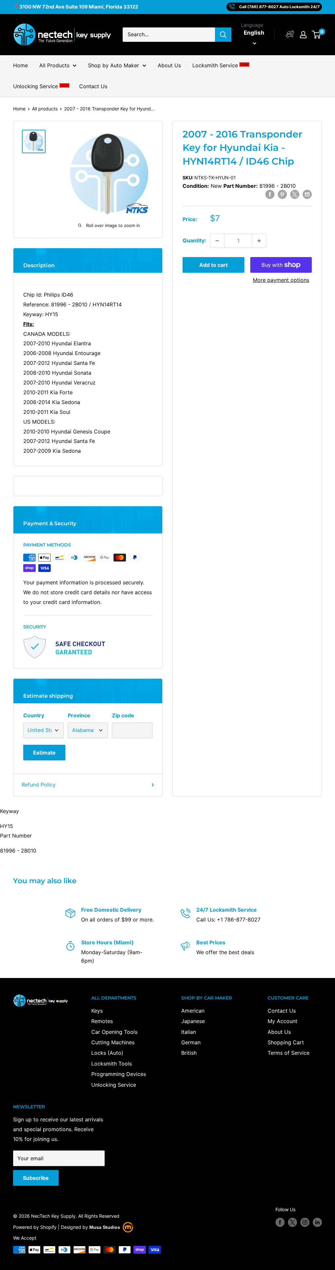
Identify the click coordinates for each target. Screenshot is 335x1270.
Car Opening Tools (114, 1032)
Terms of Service (288, 1053)
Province (79, 715)
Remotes (102, 1021)
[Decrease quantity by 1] (217, 241)
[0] (316, 35)
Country (33, 715)
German (191, 1042)
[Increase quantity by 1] (259, 241)
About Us (169, 65)
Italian (188, 1032)
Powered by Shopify (35, 1227)
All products (45, 108)
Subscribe (36, 1178)
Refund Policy (39, 784)
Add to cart (213, 265)
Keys (97, 1010)
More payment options (281, 280)
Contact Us (93, 86)
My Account (282, 1021)
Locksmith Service (220, 65)
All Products (54, 65)
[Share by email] (307, 194)
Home (20, 65)
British (189, 1053)
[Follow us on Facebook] (280, 1222)
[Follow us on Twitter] (292, 1222)
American (192, 1010)
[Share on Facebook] (269, 194)
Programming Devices (118, 1074)
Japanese (193, 1021)
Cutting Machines (112, 1042)
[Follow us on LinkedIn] (317, 1222)
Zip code (123, 715)
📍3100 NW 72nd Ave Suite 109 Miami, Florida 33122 (75, 7)
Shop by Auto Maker (113, 65)
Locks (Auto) (107, 1053)
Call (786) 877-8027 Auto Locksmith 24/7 (279, 6)
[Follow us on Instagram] (304, 1222)
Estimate (44, 752)
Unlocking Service (40, 86)
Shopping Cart (286, 1042)
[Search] (223, 34)
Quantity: (194, 240)
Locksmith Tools (111, 1063)
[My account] (290, 34)
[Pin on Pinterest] (282, 194)
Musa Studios (104, 1227)
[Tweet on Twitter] (294, 194)
